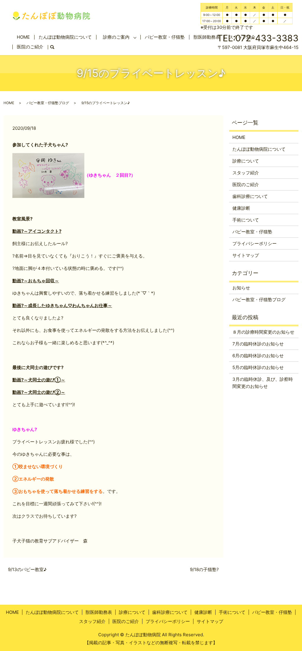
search (54, 47)
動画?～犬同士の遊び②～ (38, 392)
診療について (245, 161)
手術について (245, 220)
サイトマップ (245, 255)
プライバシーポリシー (254, 243)
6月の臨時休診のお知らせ (258, 355)
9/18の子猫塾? (204, 569)
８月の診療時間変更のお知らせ (263, 332)
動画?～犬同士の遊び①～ (38, 380)
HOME (23, 37)
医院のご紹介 (30, 47)
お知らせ (241, 288)
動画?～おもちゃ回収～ (35, 280)
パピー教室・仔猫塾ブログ (48, 103)
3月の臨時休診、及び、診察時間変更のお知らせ (262, 382)
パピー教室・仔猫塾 (165, 37)
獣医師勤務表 (99, 612)
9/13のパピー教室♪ (27, 569)
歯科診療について (250, 196)
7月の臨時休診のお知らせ (258, 344)
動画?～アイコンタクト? (36, 231)
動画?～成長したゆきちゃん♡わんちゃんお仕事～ (62, 305)
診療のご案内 (116, 37)
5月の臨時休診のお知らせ (258, 367)
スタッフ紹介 (245, 173)
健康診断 (241, 208)
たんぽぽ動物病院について (65, 37)
